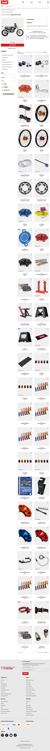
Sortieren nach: (39, 52)
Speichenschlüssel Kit (41, 522)
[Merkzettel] (39, 2)
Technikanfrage (4, 684)
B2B (1, 682)
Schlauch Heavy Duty (25, 299)
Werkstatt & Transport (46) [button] (7, 66)
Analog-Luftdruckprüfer (42, 572)
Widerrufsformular (29, 709)
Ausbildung (3, 705)
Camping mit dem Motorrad (31, 695)
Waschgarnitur (41, 224)
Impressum (28, 701)
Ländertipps (28, 684)
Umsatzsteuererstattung (5, 711)
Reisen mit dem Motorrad (30, 689)
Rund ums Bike (29, 691)
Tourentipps (28, 682)
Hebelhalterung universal (25, 522)
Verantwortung (4, 713)
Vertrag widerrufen (4, 695)
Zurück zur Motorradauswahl (7, 12)
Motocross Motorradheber (24, 324)
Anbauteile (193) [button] (5, 69)
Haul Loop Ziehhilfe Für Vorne (25, 572)
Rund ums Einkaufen (5, 709)
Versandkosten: (18, 745)
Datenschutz (28, 705)
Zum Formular (41, 38)
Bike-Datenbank (4, 686)
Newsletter (3, 687)
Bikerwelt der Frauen (30, 680)
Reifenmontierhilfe (41, 497)
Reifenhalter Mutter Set (42, 398)
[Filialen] (23, 2)
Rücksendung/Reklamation (6, 693)
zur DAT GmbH (43, 32)
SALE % (6, 87)
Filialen (2, 703)
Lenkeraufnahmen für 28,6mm (25, 75)
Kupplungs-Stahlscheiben (25, 175)
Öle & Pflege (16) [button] (5, 57)
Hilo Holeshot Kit (25, 622)
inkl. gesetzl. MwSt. (25, 744)
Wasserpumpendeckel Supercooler (42, 75)
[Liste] (34, 52)
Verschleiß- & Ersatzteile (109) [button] (7, 55)
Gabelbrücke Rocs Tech (25, 125)
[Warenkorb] (48, 2)
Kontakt (2, 680)
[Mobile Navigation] (2, 6)
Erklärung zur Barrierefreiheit (31, 711)
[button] (47, 6)
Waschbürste (41, 175)
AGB (27, 703)
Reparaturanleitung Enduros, (25, 497)
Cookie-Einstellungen (30, 715)
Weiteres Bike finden (11, 48)
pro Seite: (26, 52)
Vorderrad (25, 150)
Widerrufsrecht (29, 707)
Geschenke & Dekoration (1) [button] (7, 64)
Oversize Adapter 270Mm (41, 100)
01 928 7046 (8, 669)
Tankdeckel (25, 100)
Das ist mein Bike (12, 45)
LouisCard (3, 691)
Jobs (2, 707)
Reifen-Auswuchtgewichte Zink (41, 274)
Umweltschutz (28, 713)
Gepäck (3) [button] (4, 59)
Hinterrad (41, 125)
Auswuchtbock (41, 299)
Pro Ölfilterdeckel (25, 249)
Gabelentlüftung (41, 646)
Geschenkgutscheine (5, 689)
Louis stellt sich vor (4, 701)
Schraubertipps (29, 686)
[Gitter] (32, 52)
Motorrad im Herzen (29, 687)
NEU (5, 83)
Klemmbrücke (41, 373)
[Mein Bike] (31, 2)
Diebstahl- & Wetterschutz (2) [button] (7, 62)
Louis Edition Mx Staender (41, 324)
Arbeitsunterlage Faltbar (25, 373)
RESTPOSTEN (7, 90)
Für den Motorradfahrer (30, 693)
